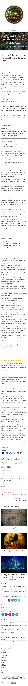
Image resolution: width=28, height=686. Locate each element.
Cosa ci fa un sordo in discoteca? (8, 632)
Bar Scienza (6, 477)
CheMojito (3, 657)
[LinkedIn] (15, 600)
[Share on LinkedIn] (13, 614)
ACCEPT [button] (13, 682)
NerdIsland (3, 667)
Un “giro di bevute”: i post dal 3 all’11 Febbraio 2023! (18, 459)
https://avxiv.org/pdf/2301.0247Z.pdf (11, 243)
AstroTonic (3, 652)
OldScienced (4, 672)
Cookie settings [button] (6, 682)
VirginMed (3, 669)
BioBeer (3, 654)
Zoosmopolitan (4, 655)
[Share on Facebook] (6, 614)
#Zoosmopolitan (7, 480)
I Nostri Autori (4, 607)
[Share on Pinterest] (9, 614)
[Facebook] (9, 600)
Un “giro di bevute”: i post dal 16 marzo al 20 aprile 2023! (6, 467)
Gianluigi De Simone (8, 485)
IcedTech (3, 662)
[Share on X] (2, 614)
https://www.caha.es (7, 241)
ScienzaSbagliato (5, 670)
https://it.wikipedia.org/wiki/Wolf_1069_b (12, 245)
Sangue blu (14, 528)
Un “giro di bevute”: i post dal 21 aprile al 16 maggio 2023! (6, 459)
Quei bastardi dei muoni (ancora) (8, 629)
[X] (19, 600)
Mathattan (3, 665)
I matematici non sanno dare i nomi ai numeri (11, 625)
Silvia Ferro (20, 485)
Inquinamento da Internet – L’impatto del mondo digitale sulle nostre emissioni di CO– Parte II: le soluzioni (14, 576)
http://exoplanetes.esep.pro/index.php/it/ (12, 247)
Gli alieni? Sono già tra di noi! (7, 635)
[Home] (1, 46)
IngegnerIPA (4, 664)
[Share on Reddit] (16, 614)
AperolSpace (4, 650)
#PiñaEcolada (22, 478)
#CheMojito (14, 478)
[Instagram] (12, 600)
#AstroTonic (6, 478)
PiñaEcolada (4, 659)
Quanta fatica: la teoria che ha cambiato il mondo (12, 637)
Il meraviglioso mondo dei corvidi (14, 551)
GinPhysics (3, 660)
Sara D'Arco (15, 485)
